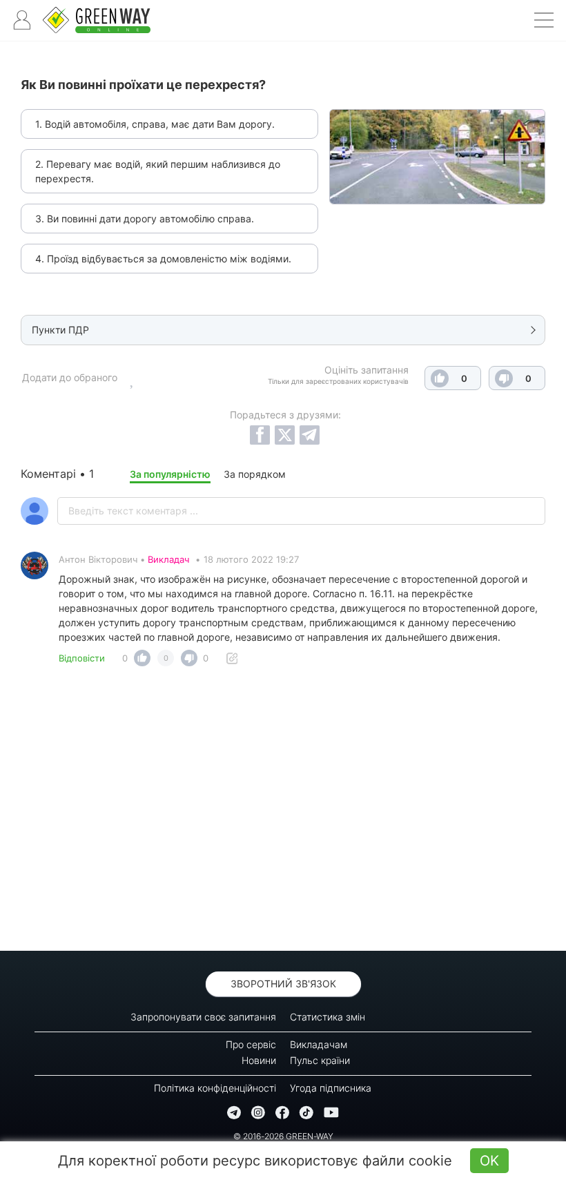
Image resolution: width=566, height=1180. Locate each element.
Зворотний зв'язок (283, 983)
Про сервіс (251, 1044)
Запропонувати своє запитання (203, 1017)
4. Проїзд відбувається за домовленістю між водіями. (163, 258)
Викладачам (318, 1044)
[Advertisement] (283, 812)
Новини (259, 1060)
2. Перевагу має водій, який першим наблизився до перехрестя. (157, 171)
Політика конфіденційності (215, 1088)
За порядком (255, 474)
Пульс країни (320, 1060)
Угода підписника (330, 1088)
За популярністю (170, 474)
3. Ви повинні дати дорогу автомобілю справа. (144, 218)
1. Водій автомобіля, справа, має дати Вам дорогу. (155, 124)
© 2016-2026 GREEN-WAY (283, 1136)
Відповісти (82, 658)
